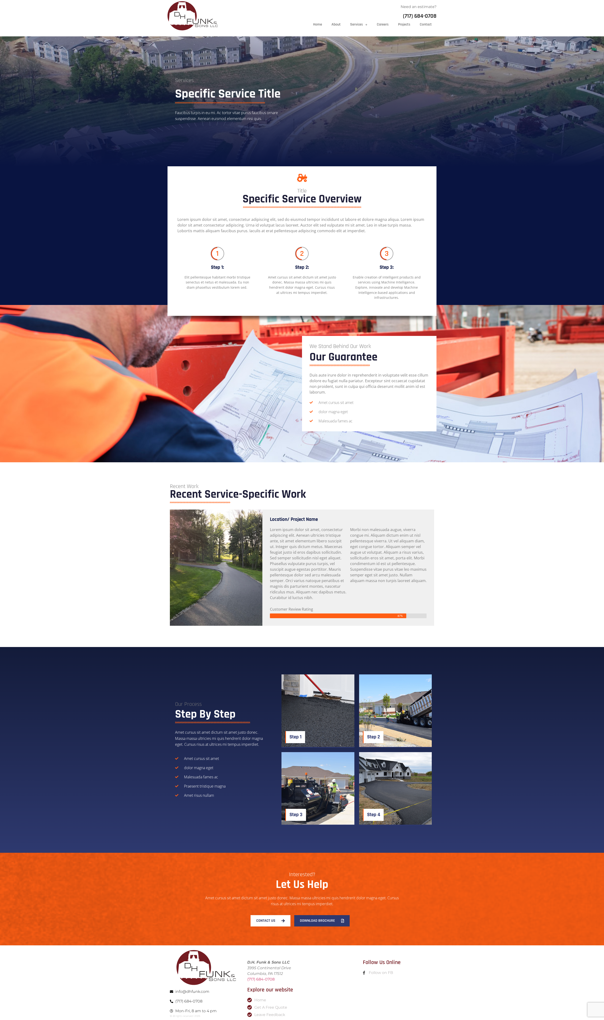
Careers (383, 24)
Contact (426, 24)
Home (317, 24)
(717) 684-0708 (419, 16)
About (336, 24)
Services (356, 24)
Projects (404, 24)
